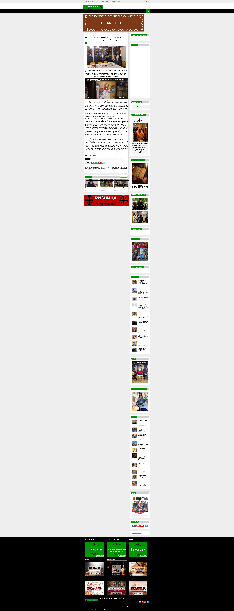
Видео (90, 35)
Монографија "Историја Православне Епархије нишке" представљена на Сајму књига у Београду (143, 422)
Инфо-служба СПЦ (93, 155)
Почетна (86, 35)
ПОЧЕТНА (85, 1)
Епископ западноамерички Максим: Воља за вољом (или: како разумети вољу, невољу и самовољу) (143, 315)
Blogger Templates (94, 609)
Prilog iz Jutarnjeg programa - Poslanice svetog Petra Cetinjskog (145, 515)
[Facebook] (92, 163)
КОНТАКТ (99, 1)
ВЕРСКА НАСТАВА (119, 11)
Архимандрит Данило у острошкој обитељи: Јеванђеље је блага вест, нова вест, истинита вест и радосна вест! (143, 282)
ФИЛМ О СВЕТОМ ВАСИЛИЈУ (115, 1)
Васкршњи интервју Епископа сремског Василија (91, 188)
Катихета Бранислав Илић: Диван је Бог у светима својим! (142, 476)
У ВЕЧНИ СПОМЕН (134, 11)
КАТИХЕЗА (112, 11)
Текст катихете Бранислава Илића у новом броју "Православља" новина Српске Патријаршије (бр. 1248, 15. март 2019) (143, 306)
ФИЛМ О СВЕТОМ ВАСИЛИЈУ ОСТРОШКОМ (139, 606)
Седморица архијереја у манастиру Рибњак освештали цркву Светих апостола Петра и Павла (143, 436)
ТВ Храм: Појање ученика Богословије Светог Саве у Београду (143, 322)
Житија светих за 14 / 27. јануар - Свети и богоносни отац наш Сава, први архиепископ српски (143, 483)
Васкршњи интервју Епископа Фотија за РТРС (106, 188)
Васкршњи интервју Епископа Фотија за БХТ (120, 188)
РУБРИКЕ (142, 11)
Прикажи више (123, 176)
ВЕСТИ (126, 11)
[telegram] (146, 525)
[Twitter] (94, 163)
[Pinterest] (99, 163)
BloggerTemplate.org (109, 609)
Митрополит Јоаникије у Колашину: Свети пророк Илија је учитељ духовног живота (143, 329)
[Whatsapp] (97, 163)
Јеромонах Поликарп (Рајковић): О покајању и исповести (142, 429)
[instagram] (138, 525)
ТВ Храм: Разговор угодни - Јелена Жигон (143, 298)
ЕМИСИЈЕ (106, 11)
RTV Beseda (134, 515)
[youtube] (142, 525)
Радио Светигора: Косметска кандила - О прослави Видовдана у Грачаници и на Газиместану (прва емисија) (142, 456)
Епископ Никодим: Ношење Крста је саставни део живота (143, 336)
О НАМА (89, 1)
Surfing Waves (148, 38)
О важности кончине (142, 470)
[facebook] (134, 525)
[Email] (102, 163)
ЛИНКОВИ (94, 1)
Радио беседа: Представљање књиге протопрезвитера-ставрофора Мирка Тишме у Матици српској (143, 291)
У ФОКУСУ (93, 11)
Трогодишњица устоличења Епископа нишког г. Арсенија (142, 464)
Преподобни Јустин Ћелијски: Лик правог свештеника (142, 343)
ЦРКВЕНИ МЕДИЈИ (105, 1)
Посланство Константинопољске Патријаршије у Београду (143, 443)
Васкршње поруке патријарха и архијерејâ (98, 159)
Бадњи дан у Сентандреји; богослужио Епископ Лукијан (143, 349)
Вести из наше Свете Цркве (113, 159)
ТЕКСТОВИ (99, 11)
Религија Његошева (142, 448)
